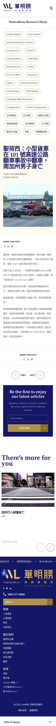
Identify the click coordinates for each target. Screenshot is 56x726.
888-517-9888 (16, 594)
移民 (5, 622)
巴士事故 (26, 115)
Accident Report (14, 34)
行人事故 (45, 123)
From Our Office (13, 75)
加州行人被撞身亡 (13, 512)
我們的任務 (8, 639)
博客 (5, 673)
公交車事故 (11, 115)
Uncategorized (13, 107)
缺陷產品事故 (12, 123)
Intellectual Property (29, 83)
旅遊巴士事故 (43, 115)
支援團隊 (7, 648)
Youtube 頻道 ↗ (10, 682)
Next (50, 547)
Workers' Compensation (37, 107)
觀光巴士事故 (12, 132)
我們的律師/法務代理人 (14, 643)
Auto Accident (34, 34)
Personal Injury (13, 91)
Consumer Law (13, 50)
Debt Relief (33, 58)
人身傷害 (7, 613)
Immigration (32, 75)
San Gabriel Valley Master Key (19, 99)
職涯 (5, 661)
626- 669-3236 (36, 332)
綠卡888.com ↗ (10, 691)
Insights (10, 83)
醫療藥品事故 (41, 132)
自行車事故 (29, 123)
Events (31, 66)
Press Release (32, 91)
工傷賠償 (7, 618)
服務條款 (33, 710)
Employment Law (14, 66)
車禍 (27, 132)
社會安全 (7, 627)
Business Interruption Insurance (20, 42)
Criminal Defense (14, 58)
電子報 (6, 678)
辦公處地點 (8, 652)
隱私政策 (22, 710)
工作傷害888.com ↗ (12, 687)
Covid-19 (30, 50)
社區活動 (7, 657)
